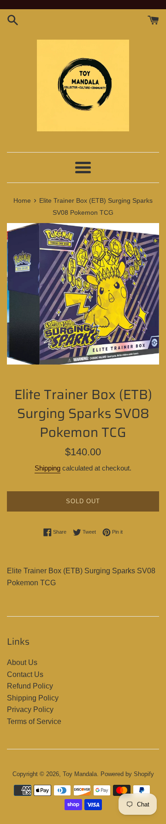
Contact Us (25, 674)
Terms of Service (34, 721)
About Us (22, 662)
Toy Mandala (80, 774)
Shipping (47, 468)
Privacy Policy (30, 709)
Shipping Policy (33, 698)
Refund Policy (30, 686)
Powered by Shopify (127, 774)
